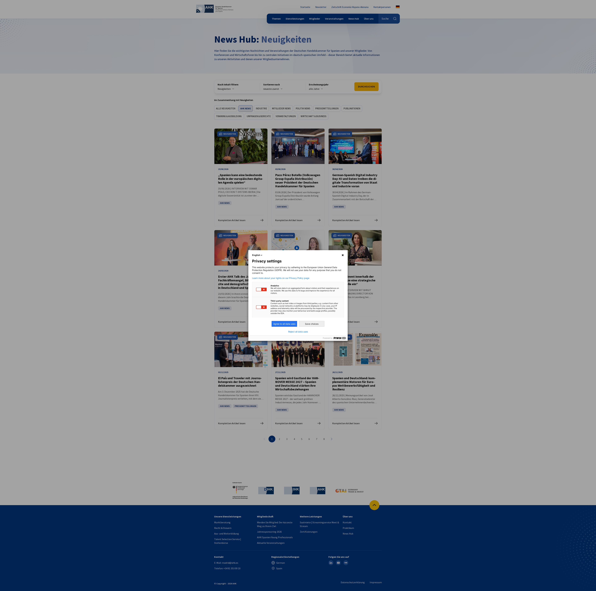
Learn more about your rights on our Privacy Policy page (280, 278)
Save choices (311, 324)
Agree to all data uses (284, 324)
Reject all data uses (298, 331)
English (256, 255)
